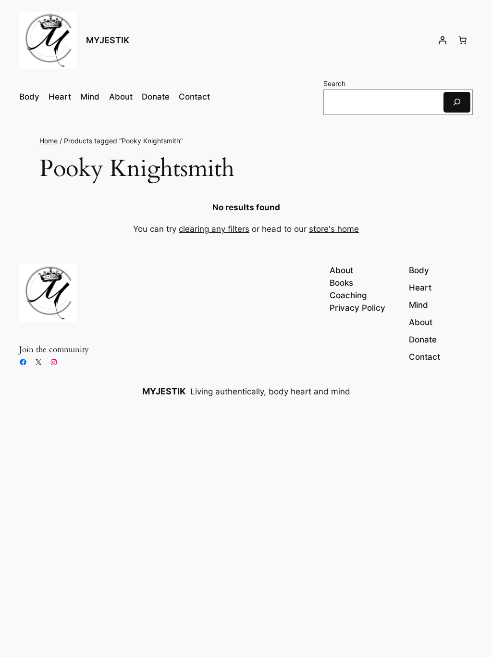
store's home (334, 229)
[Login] (442, 40)
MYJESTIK (107, 40)
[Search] (456, 102)
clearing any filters (214, 229)
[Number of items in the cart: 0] (463, 40)
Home (48, 141)
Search (334, 83)
